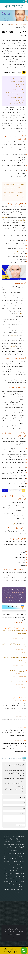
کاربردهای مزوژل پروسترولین (17, 81)
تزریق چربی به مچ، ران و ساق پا (18, 682)
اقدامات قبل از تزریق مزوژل (18, 89)
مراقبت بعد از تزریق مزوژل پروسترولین (15, 92)
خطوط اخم (19, 251)
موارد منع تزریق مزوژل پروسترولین (16, 95)
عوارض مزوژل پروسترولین (18, 100)
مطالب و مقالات (14, 25)
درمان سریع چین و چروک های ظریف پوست (15, 671)
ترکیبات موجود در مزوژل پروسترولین (15, 79)
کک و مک (16, 254)
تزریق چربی (6, 25)
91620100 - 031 (18, 622)
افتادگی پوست (5, 314)
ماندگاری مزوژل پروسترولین (17, 97)
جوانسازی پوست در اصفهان (17, 184)
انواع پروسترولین (20, 84)
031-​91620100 (14, 937)
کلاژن (21, 292)
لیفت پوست (13, 335)
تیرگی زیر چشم (12, 346)
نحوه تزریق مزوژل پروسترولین (17, 87)
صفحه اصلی (23, 25)
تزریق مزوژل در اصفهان (17, 592)
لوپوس (13, 524)
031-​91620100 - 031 (16, 195)
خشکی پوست (19, 314)
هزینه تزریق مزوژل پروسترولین (17, 103)
